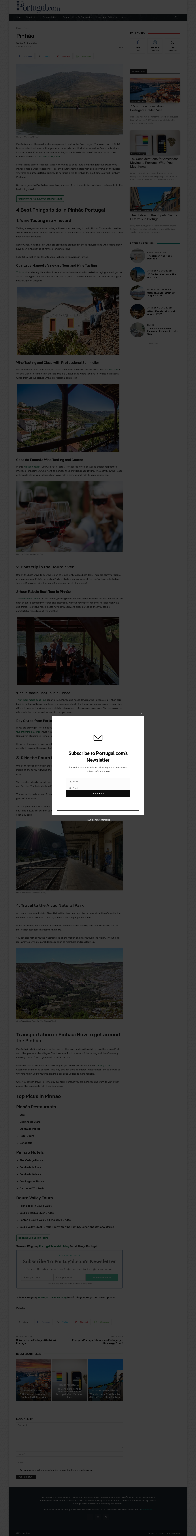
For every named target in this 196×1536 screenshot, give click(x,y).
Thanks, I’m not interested (98, 820)
